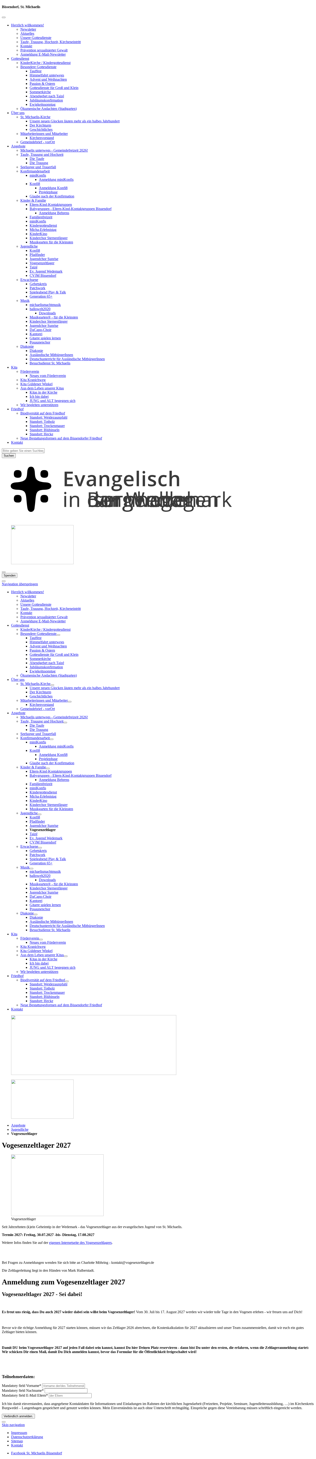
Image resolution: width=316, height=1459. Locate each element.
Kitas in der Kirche (43, 392)
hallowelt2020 (40, 309)
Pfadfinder (37, 255)
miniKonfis (38, 175)
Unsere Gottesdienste (35, 38)
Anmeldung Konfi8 (53, 188)
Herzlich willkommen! (27, 25)
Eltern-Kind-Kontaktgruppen (51, 205)
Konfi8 (35, 184)
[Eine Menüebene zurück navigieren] (4, 17)
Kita (14, 367)
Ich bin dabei (39, 396)
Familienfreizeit (41, 217)
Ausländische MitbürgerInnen (51, 355)
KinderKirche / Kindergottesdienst (45, 63)
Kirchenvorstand (42, 138)
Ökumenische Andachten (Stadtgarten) (48, 109)
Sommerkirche (40, 92)
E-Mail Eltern (25, 1395)
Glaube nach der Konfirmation (52, 196)
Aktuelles (27, 33)
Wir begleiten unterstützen (39, 405)
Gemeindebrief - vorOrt (37, 142)
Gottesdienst (20, 59)
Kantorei (36, 334)
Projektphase (48, 192)
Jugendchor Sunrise (44, 259)
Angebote (18, 146)
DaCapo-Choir (40, 330)
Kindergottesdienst (43, 225)
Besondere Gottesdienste (38, 67)
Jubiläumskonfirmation (46, 100)
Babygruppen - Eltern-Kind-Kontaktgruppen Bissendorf (71, 209)
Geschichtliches (41, 129)
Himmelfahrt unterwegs (47, 75)
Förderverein (29, 371)
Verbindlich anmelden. (18, 1416)
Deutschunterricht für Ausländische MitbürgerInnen (67, 359)
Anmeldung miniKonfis (56, 180)
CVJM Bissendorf (43, 275)
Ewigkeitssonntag (43, 104)
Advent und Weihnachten (48, 79)
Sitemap (17, 1441)
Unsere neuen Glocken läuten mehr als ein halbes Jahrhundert (75, 121)
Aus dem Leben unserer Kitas (42, 388)
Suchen (9, 455)
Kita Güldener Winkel (36, 384)
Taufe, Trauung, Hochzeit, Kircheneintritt (50, 42)
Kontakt (26, 46)
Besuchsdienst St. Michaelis (50, 363)
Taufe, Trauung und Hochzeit (41, 154)
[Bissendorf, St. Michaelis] (158, 519)
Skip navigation (13, 1425)
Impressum (19, 1433)
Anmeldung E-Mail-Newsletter (43, 54)
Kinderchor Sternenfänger (49, 238)
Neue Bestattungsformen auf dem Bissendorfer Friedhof (61, 438)
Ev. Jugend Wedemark (46, 271)
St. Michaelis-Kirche (35, 117)
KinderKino (38, 234)
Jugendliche (29, 246)
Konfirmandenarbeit (35, 171)
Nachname (23, 1390)
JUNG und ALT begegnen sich (52, 401)
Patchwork (37, 288)
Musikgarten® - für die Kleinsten (54, 317)
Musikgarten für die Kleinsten (51, 242)
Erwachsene (29, 280)
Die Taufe (37, 159)
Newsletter (28, 29)
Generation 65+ (41, 296)
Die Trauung (39, 163)
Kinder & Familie (33, 200)
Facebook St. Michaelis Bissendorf (36, 1453)
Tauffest (35, 71)
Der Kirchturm (40, 125)
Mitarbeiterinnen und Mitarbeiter (44, 134)
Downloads (47, 313)
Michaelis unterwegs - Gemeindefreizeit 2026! (54, 150)
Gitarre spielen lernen (45, 338)
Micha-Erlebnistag (43, 230)
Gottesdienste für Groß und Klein (54, 88)
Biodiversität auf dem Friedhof (42, 413)
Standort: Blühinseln (44, 430)
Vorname (21, 1386)
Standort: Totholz (42, 422)
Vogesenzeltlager (42, 263)
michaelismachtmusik (45, 305)
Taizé (33, 267)
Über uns (18, 113)
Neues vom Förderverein (48, 376)
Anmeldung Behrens (54, 213)
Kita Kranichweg (33, 380)
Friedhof (17, 409)
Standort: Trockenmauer (47, 426)
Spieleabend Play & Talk (48, 292)
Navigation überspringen (20, 584)
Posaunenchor (40, 342)
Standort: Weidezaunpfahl (48, 417)
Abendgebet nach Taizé (47, 96)
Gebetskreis (38, 284)
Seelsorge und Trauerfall (38, 167)
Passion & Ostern (42, 84)
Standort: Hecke (41, 434)
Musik (25, 301)
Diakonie (27, 346)
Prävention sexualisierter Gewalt (44, 50)
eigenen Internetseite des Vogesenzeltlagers (80, 1243)
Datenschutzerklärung (27, 1437)
